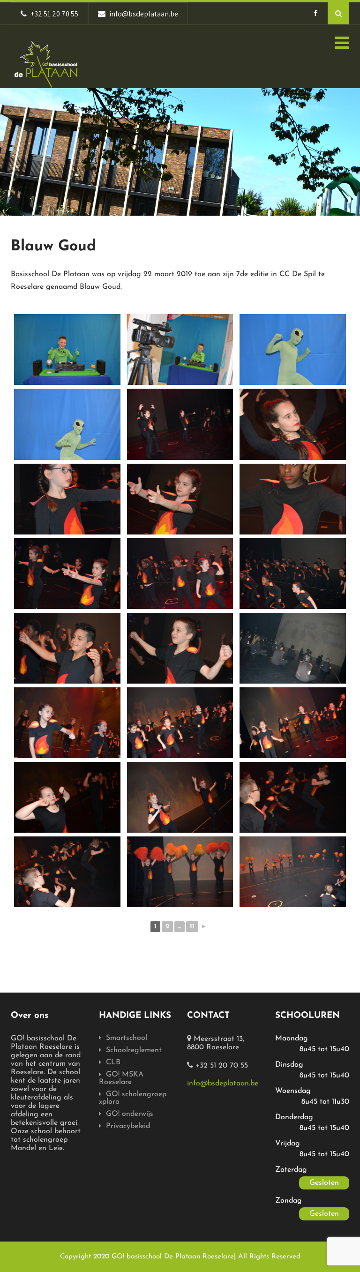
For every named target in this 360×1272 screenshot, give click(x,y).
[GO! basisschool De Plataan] (46, 64)
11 (192, 926)
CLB (113, 1062)
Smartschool (126, 1038)
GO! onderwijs (129, 1114)
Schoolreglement (134, 1050)
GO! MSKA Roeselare (121, 1078)
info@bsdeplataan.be (222, 1083)
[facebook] (315, 13)
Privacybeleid (128, 1126)
